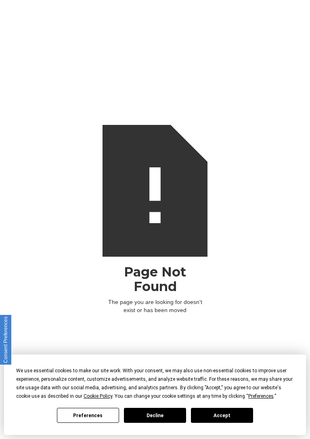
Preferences (88, 415)
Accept (222, 415)
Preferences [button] (261, 396)
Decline (155, 415)
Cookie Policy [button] (98, 396)
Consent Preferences (5, 340)
